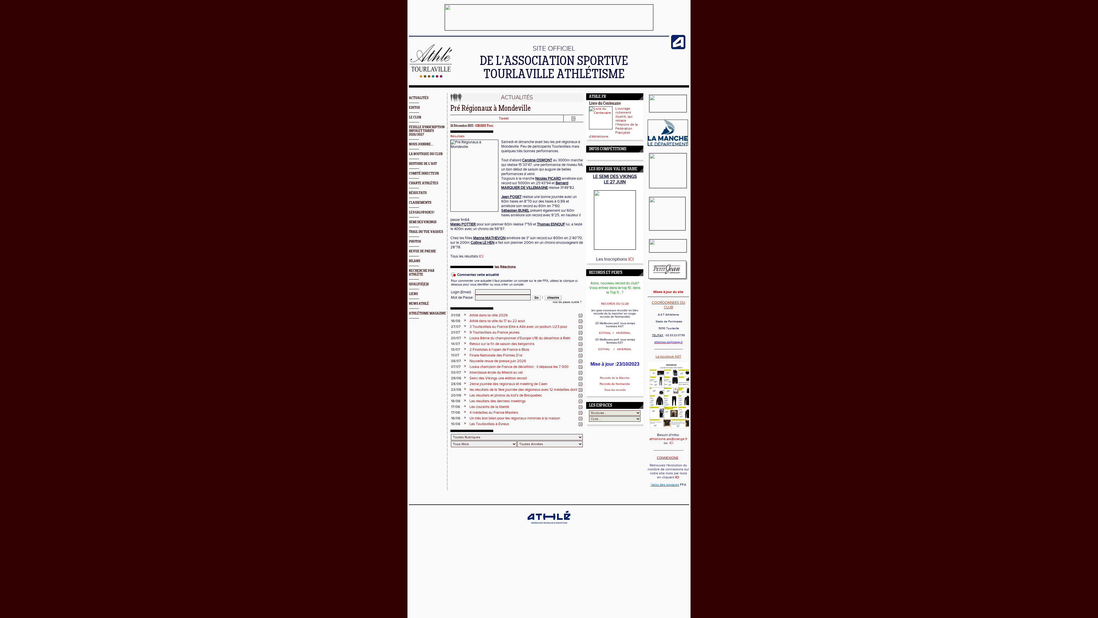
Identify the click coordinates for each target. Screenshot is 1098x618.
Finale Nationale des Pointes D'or (496, 355)
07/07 (456, 367)
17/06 (455, 407)
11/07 (455, 355)
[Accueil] (431, 76)
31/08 (455, 315)
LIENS (413, 294)
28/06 (456, 384)
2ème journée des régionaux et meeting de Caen (508, 384)
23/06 (456, 389)
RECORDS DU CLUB (615, 303)
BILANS (414, 261)
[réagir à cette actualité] (581, 315)
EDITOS (414, 108)
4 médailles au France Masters (494, 412)
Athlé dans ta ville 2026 (489, 315)
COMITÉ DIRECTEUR (424, 173)
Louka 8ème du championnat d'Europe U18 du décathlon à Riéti (520, 338)
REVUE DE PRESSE (422, 251)
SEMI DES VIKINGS (422, 222)
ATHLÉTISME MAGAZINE (427, 313)
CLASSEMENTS (420, 203)
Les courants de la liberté (489, 407)
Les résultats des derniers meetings (498, 401)
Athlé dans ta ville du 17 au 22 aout (497, 321)
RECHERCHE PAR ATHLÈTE (421, 272)
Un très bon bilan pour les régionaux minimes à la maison (515, 418)
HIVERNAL (623, 332)
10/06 (455, 424)
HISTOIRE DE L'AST (423, 164)
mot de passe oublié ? (567, 302)
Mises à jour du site (668, 292)
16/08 (455, 321)
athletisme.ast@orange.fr (668, 439)
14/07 (455, 344)
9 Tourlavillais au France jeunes (495, 332)
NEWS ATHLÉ (419, 304)
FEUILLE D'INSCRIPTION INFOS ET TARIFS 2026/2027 (427, 130)
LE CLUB (415, 117)
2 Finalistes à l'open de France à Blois (499, 349)
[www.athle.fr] (678, 48)
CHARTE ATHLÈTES (423, 183)
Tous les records (615, 389)
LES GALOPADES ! (421, 212)
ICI (481, 256)
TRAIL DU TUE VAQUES (426, 232)
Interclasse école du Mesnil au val (496, 372)
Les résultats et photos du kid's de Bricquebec (506, 395)
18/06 (455, 401)
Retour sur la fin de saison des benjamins (502, 344)
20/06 (456, 395)
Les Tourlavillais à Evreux (489, 424)
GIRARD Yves (484, 126)
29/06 (456, 378)
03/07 (456, 372)
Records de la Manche (615, 377)
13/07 (455, 349)
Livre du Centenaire (605, 104)
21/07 (455, 332)
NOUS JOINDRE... (421, 144)
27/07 (456, 326)
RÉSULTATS (418, 193)
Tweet (504, 118)
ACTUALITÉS (418, 98)
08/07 (456, 361)
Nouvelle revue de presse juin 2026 (498, 361)
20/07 (456, 338)
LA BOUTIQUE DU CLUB (426, 154)
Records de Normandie (615, 383)
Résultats (457, 136)
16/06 (455, 418)
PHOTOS (415, 241)
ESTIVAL (605, 332)
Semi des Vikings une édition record (498, 378)
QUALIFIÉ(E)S (419, 284)
